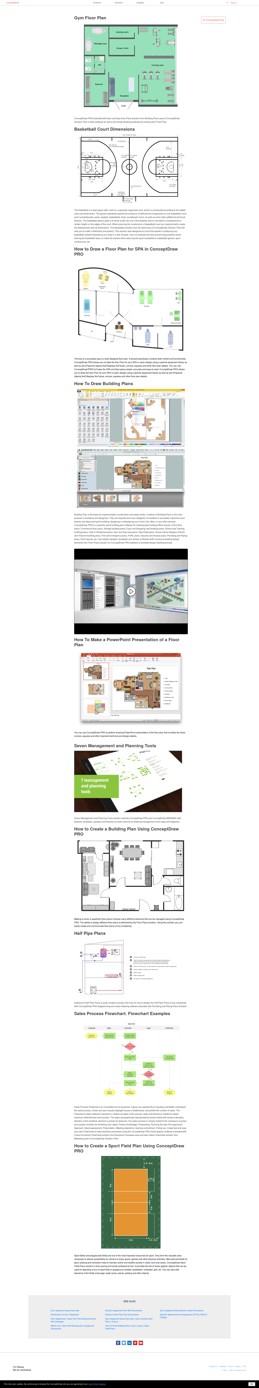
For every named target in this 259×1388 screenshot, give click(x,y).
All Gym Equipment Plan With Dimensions (123, 1310)
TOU (244, 1366)
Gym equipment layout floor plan (65, 1310)
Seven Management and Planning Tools (115, 745)
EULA (231, 1366)
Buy (162, 2)
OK (252, 1384)
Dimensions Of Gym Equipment (65, 1314)
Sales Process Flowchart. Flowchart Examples (122, 1013)
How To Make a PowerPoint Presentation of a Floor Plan (126, 642)
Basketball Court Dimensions (104, 129)
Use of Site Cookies (96, 1384)
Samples (140, 2)
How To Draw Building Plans (103, 383)
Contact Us (213, 1366)
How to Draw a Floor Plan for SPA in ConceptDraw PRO (126, 251)
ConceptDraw (13, 2)
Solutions (119, 2)
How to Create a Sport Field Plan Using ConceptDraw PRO (129, 1148)
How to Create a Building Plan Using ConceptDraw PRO (126, 831)
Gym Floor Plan (90, 17)
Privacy (238, 1366)
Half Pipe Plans (90, 933)
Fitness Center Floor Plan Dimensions (122, 1314)
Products (97, 2)
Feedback (222, 1366)
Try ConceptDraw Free (213, 19)
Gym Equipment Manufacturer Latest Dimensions (182, 1310)
